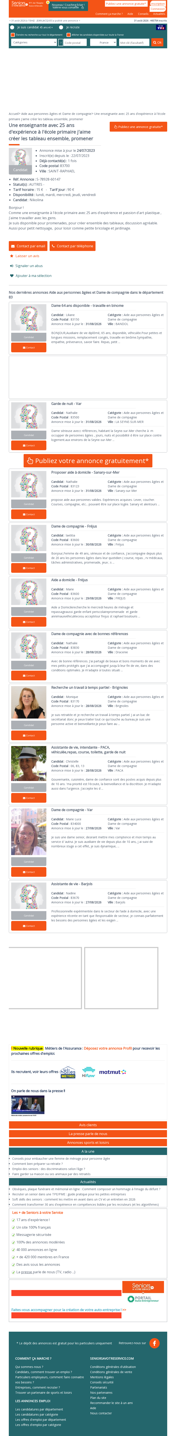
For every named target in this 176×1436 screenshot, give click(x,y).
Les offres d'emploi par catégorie (38, 1425)
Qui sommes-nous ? (29, 1367)
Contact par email (31, 246)
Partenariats (98, 1387)
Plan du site (98, 1398)
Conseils (143, 14)
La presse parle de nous (88, 1133)
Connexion (158, 9)
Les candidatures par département (39, 1409)
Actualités (159, 14)
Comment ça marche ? (109, 14)
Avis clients (88, 1125)
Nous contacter (101, 1413)
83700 (65, 165)
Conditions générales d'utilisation (113, 1367)
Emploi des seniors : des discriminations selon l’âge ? (48, 1169)
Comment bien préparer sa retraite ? (37, 1164)
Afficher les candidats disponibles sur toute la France (98, 34)
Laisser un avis (27, 256)
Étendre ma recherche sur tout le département (39, 34)
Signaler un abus (29, 265)
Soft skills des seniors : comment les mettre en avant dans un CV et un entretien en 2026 (73, 1199)
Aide (130, 14)
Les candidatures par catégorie (36, 1414)
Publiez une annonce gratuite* (126, 4)
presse (26, 1272)
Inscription (158, 4)
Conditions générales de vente (111, 1372)
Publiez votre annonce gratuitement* (91, 460)
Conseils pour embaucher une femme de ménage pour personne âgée (61, 1158)
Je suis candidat (35, 27)
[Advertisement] (88, 80)
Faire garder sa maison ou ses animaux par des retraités (51, 1174)
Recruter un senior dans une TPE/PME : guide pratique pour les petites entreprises (69, 1194)
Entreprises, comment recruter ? (37, 1387)
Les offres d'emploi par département (40, 1420)
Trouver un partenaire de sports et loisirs (43, 1392)
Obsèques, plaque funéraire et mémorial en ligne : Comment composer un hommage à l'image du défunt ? (86, 1189)
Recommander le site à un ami (111, 1403)
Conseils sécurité (102, 1382)
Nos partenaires (101, 1392)
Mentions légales (102, 1377)
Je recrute (73, 27)
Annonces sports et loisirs (88, 1142)
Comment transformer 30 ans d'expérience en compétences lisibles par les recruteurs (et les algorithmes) (85, 1204)
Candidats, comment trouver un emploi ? (43, 1372)
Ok (159, 42)
